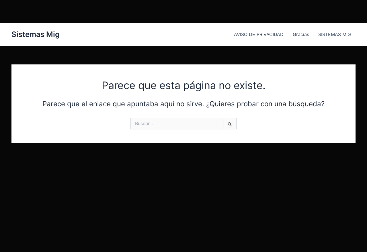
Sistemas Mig (35, 34)
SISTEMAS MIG (334, 34)
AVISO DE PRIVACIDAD (259, 34)
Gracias (301, 34)
